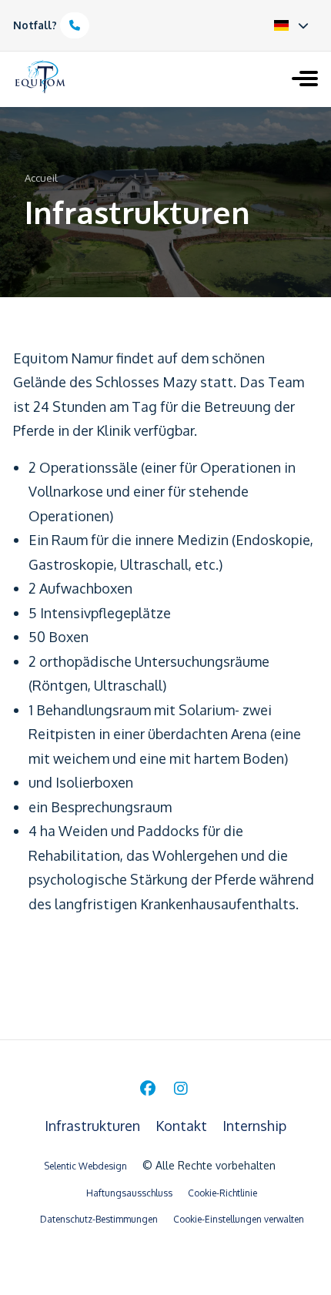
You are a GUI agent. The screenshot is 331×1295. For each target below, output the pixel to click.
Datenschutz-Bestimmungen (99, 1219)
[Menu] (305, 80)
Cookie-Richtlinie (222, 1193)
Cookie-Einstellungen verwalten (238, 1219)
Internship (254, 1125)
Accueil (41, 178)
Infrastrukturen (94, 1125)
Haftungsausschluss (129, 1193)
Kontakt (182, 1125)
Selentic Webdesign (85, 1166)
